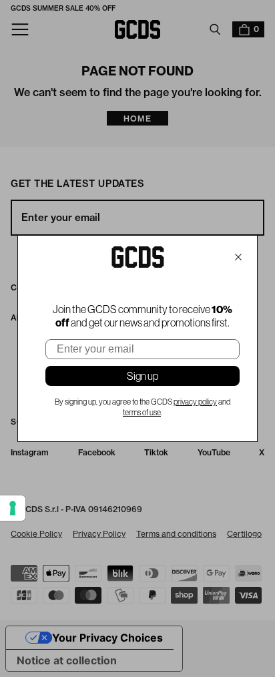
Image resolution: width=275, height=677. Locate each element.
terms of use (142, 412)
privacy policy (195, 402)
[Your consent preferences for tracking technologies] (12, 508)
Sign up (142, 376)
